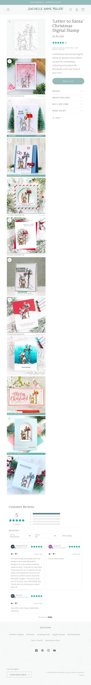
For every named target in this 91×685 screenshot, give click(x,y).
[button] (8, 10)
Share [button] (57, 117)
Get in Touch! (37, 640)
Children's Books (16, 634)
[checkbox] (70, 535)
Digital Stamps (58, 634)
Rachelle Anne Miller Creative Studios (64, 672)
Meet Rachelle (74, 634)
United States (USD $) (18, 674)
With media (67, 535)
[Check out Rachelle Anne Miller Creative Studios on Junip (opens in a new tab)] (49, 617)
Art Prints (30, 634)
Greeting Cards (43, 634)
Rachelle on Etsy (53, 640)
